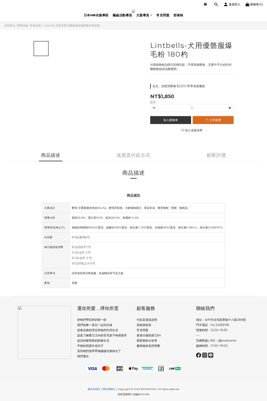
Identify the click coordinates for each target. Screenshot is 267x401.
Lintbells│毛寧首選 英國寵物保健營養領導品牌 (71, 25)
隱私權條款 (109, 389)
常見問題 (162, 15)
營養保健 (22, 25)
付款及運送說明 (147, 320)
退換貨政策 (144, 325)
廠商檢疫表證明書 (148, 346)
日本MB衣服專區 (96, 15)
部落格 (178, 15)
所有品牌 (35, 25)
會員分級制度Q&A (149, 335)
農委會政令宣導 (147, 340)
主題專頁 (142, 15)
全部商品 (9, 25)
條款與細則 (94, 389)
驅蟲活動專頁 (122, 15)
